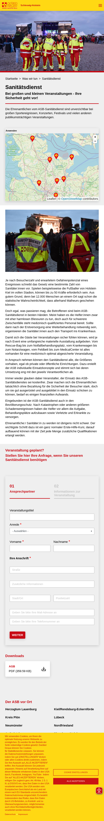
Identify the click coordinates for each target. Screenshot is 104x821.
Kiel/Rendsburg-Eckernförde (74, 709)
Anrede (14, 524)
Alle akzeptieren (76, 781)
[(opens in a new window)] (52, 240)
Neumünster (13, 725)
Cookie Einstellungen (76, 772)
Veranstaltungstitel (22, 510)
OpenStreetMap (71, 198)
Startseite (11, 78)
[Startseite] (8, 5)
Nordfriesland (63, 725)
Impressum (23, 814)
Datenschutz (10, 814)
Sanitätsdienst (51, 78)
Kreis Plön (12, 717)
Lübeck (59, 717)
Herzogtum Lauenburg (21, 709)
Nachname (60, 541)
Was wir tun (30, 78)
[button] (32, 139)
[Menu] (100, 5)
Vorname (15, 541)
